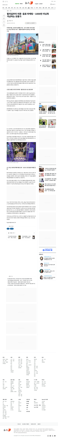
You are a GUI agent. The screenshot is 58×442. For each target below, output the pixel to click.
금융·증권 (12, 379)
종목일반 (19, 411)
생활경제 (19, 390)
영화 (11, 404)
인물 (11, 369)
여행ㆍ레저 (4, 411)
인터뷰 (12, 408)
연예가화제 (12, 401)
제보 (55, 1)
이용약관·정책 (33, 424)
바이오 (43, 379)
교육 (11, 362)
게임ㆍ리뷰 (36, 388)
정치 (3, 357)
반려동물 (4, 415)
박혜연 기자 (11, 20)
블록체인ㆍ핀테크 (13, 391)
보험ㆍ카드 (12, 386)
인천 (34, 363)
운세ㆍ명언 (4, 412)
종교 (3, 404)
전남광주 (35, 370)
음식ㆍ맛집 (4, 418)
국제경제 (27, 367)
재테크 (12, 390)
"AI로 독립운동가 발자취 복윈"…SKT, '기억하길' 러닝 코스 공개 (20, 280)
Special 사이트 (45, 399)
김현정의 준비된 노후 (47, 256)
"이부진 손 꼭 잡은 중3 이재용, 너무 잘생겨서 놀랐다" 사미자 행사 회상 (50, 170)
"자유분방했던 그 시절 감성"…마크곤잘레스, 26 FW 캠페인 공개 (26, 237)
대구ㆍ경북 (36, 371)
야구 (19, 401)
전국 (35, 357)
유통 (19, 388)
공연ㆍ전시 (4, 401)
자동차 (19, 386)
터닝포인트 (43, 407)
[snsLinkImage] (48, 435)
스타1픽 (43, 404)
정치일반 (4, 363)
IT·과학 (35, 379)
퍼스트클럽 (43, 409)
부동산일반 (28, 381)
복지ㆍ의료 (44, 381)
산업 (7, 10)
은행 (11, 384)
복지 (11, 363)
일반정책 (27, 383)
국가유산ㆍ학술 (5, 405)
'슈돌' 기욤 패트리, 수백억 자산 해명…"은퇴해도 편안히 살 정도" (46, 51)
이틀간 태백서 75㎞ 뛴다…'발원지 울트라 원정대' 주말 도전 (19, 282)
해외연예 (12, 407)
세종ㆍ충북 (36, 366)
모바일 (35, 384)
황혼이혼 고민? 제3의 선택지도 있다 (49, 265)
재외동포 (43, 362)
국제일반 (27, 374)
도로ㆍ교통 (4, 414)
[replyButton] (4, 18)
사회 (11, 357)
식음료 (19, 393)
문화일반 (4, 407)
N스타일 (12, 409)
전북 (34, 369)
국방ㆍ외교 (44, 359)
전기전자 (19, 384)
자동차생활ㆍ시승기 (6, 416)
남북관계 (4, 388)
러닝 (8, 228)
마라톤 (12, 228)
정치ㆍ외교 (4, 381)
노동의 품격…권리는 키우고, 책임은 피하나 (49, 271)
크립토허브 (17, 3)
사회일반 (12, 371)
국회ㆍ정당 (4, 360)
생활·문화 (5, 399)
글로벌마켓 (36, 402)
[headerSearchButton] (7, 1)
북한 (3, 379)
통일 (42, 360)
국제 (27, 357)
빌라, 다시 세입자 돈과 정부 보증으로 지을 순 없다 (49, 278)
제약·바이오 (44, 383)
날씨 (11, 367)
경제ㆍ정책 (20, 359)
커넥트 (52, 1)
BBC (35, 401)
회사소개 (19, 424)
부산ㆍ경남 (36, 373)
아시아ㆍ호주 (28, 362)
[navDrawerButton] (3, 1)
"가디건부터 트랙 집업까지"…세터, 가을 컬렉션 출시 (12, 237)
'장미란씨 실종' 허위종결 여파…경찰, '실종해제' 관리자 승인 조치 (46, 56)
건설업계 (27, 387)
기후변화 (27, 369)
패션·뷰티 (20, 391)
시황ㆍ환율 (12, 388)
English (36, 3)
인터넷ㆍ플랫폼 (36, 381)
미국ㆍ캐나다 (28, 360)
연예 (40, 104)
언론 (3, 408)
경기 (34, 362)
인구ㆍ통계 (20, 363)
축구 (19, 404)
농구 (19, 408)
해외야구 (19, 402)
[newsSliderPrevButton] (52, 42)
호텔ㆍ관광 (20, 394)
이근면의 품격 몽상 (47, 269)
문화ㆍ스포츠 (5, 387)
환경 (11, 366)
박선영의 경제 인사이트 (48, 275)
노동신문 (40, 3)
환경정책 (19, 367)
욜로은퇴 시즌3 (46, 263)
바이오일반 (43, 386)
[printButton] (4, 25)
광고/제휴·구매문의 (25, 424)
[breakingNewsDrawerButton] (5, 1)
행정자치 (35, 359)
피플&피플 (28, 371)
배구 (19, 407)
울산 (34, 374)
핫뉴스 (40, 166)
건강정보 (4, 409)
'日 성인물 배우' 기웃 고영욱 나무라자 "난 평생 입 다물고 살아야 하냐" (50, 180)
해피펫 (21, 3)
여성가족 (12, 370)
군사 (3, 383)
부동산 (27, 379)
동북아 (27, 359)
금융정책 (12, 383)
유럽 (27, 363)
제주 (34, 376)
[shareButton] (4, 15)
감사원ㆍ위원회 (5, 362)
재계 (19, 383)
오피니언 (41, 254)
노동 (11, 365)
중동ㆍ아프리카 (28, 365)
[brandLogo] (29, 3)
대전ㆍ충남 (36, 367)
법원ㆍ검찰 (12, 360)
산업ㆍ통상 (20, 362)
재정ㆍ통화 (20, 360)
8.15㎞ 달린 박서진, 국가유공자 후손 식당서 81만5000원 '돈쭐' (20, 278)
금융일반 (12, 381)
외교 (43, 357)
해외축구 (19, 405)
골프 (19, 409)
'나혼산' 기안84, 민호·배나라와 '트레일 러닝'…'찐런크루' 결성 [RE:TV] (21, 283)
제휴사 (35, 399)
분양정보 (27, 384)
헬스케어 (43, 384)
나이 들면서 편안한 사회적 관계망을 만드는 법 (49, 259)
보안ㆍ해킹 (36, 387)
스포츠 (40, 118)
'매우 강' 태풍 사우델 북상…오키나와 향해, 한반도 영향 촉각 (46, 46)
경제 (19, 357)
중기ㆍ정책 (20, 387)
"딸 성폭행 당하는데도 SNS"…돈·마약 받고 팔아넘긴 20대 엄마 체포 (50, 191)
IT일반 (35, 386)
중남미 (27, 366)
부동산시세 (28, 386)
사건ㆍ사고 (12, 359)
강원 (34, 365)
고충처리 (38, 424)
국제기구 (27, 370)
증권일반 (12, 387)
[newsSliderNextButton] (55, 42)
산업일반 (19, 381)
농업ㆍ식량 (20, 366)
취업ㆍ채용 (20, 395)
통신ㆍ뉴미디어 (36, 383)
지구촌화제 (28, 373)
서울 (34, 360)
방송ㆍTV (12, 402)
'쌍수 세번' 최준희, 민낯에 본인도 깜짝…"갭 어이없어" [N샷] (46, 61)
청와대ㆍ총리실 (5, 359)
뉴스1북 (43, 408)
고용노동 (19, 365)
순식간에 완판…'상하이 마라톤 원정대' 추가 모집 (17, 285)
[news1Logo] (7, 429)
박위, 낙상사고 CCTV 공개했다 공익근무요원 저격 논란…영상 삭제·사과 (50, 185)
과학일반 (35, 390)
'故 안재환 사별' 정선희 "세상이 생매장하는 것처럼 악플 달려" (50, 175)
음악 (11, 405)
